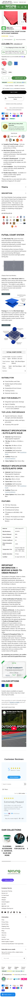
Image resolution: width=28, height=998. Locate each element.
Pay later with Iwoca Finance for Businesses (15, 108)
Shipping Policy (5, 926)
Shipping (11, 88)
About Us (4, 935)
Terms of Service (6, 928)
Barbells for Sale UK (19, 847)
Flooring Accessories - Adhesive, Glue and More (7, 850)
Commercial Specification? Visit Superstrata (12, 943)
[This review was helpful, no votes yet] (19, 818)
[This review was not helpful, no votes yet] (22, 818)
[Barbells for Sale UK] (19, 838)
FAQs (3, 920)
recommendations (10, 458)
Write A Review (14, 777)
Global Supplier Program (8, 941)
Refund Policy (5, 924)
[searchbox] (13, 784)
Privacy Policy (5, 922)
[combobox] (20, 793)
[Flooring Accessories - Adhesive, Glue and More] (7, 838)
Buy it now (14, 92)
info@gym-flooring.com (7, 908)
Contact (4, 937)
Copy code (23, 2)
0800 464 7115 (5, 906)
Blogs (3, 930)
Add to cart (19, 78)
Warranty (4, 933)
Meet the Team (5, 939)
